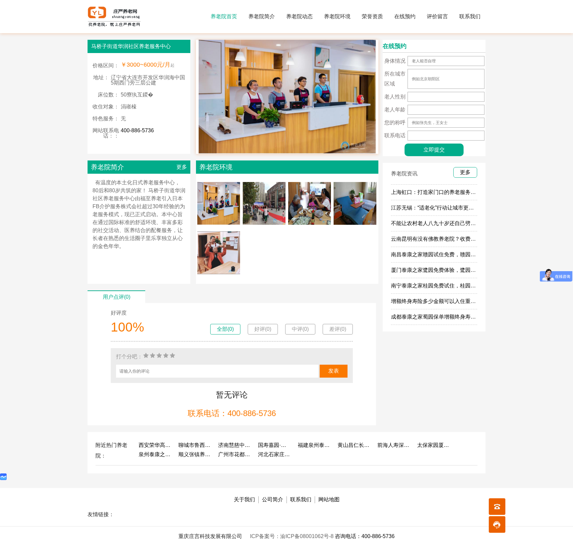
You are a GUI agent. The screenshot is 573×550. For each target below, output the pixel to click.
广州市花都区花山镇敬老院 (234, 454)
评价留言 (437, 16)
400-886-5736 (137, 130)
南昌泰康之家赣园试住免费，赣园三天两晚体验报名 (452, 254)
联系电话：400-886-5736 (232, 413)
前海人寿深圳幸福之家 (394, 445)
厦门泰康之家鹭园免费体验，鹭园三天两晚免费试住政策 (457, 270)
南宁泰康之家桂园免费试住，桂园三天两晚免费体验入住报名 (462, 285)
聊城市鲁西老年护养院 (195, 445)
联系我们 (469, 16)
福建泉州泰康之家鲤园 (314, 445)
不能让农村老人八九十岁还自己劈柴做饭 (438, 223)
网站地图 (329, 499)
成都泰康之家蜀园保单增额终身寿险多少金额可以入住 (454, 317)
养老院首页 (224, 16)
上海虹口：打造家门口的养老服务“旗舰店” (440, 192)
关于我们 (244, 499)
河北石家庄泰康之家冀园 (274, 454)
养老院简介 (261, 16)
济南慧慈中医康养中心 (234, 445)
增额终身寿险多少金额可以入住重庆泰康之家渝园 (449, 301)
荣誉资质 (372, 16)
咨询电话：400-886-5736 (365, 536)
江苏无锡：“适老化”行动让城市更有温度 (437, 208)
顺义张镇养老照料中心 (195, 454)
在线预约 (404, 16)
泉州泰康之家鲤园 (155, 454)
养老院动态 (299, 16)
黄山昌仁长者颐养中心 (354, 445)
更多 (181, 167)
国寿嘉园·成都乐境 (274, 445)
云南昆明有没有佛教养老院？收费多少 (436, 239)
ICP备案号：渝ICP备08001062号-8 (292, 536)
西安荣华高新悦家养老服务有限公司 (155, 445)
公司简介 (272, 499)
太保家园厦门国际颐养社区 (433, 445)
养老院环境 (337, 16)
